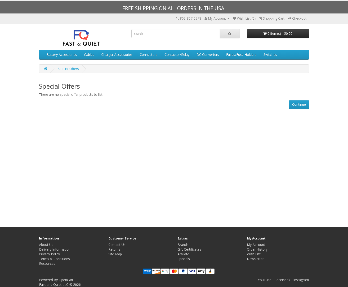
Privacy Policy (49, 254)
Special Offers (68, 68)
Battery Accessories (61, 54)
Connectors (148, 54)
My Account (256, 244)
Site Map (115, 254)
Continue (299, 104)
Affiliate (183, 254)
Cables (89, 54)
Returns (114, 249)
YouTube (265, 280)
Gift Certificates (189, 249)
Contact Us (116, 244)
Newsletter (255, 259)
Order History (257, 249)
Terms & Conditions (54, 259)
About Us (46, 244)
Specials (184, 259)
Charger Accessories (117, 54)
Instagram (301, 280)
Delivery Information (55, 249)
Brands (183, 244)
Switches (270, 54)
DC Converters (207, 54)
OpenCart (66, 280)
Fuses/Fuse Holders (241, 54)
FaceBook (282, 280)
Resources (47, 263)
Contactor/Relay (177, 54)
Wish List (254, 254)
